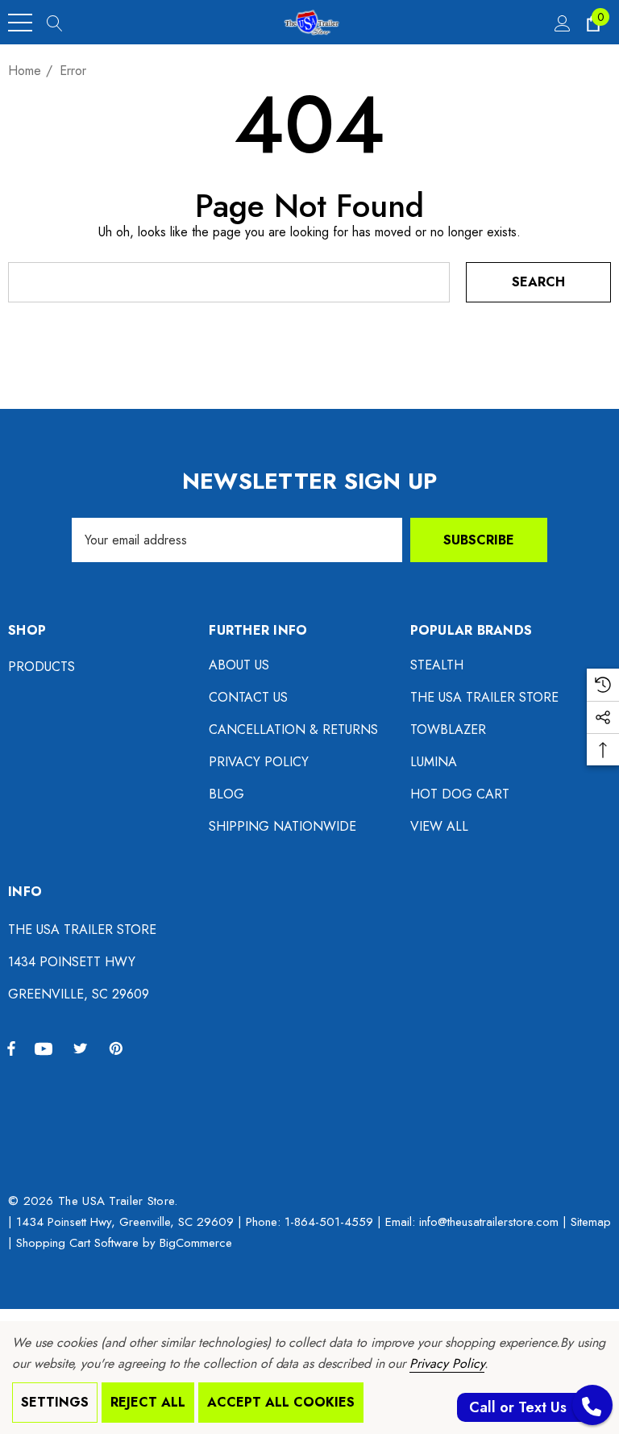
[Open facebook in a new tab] (11, 1047)
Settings (55, 1402)
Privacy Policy (446, 1363)
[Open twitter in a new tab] (83, 1047)
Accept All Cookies (281, 1402)
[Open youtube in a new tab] (46, 1047)
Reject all (147, 1402)
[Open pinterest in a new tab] (118, 1047)
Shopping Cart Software (77, 1243)
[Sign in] (561, 22)
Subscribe (478, 540)
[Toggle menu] (20, 22)
